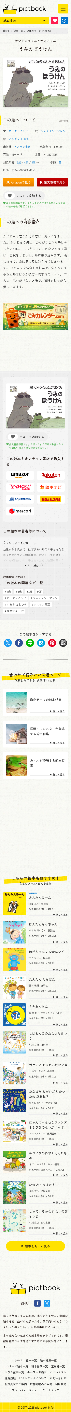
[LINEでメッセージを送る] (30, 643)
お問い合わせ (58, 1378)
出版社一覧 (58, 1366)
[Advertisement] (35, 827)
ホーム (18, 1360)
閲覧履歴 (10, 1378)
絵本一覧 (31, 1360)
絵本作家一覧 (39, 1366)
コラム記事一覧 (14, 1372)
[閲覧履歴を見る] (64, 20)
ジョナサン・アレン (53, 131)
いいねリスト (58, 1372)
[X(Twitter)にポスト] (8, 643)
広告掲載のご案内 (41, 1384)
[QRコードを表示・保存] (63, 643)
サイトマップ (51, 1390)
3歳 (19, 162)
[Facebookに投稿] (19, 643)
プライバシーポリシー (25, 1390)
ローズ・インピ (18, 131)
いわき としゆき (19, 139)
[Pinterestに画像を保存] (52, 643)
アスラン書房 (22, 147)
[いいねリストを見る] (54, 20)
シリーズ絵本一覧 (17, 1366)
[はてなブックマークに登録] (41, 643)
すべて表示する (35, 565)
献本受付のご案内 (16, 1384)
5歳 (34, 162)
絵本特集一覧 (48, 1360)
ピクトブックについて (33, 1378)
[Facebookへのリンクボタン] (37, 1303)
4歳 (26, 162)
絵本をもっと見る (37, 1246)
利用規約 (60, 1384)
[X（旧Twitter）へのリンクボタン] (47, 1303)
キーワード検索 (37, 1372)
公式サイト (13, 611)
